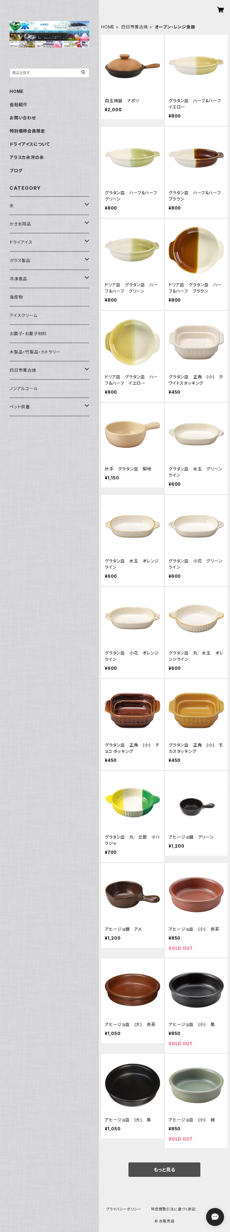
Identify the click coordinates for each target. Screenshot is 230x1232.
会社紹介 (18, 104)
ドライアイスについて (30, 144)
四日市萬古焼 (134, 26)
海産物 (16, 297)
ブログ (16, 170)
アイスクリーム (23, 315)
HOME (107, 26)
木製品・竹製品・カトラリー (35, 351)
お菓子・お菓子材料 (28, 333)
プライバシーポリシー (123, 1209)
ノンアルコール (24, 388)
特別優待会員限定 (27, 130)
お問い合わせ (23, 117)
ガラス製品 (20, 260)
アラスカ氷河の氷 (27, 157)
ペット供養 (20, 406)
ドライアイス (21, 242)
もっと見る (164, 1170)
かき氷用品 (20, 223)
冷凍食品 (18, 278)
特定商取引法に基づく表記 (173, 1209)
